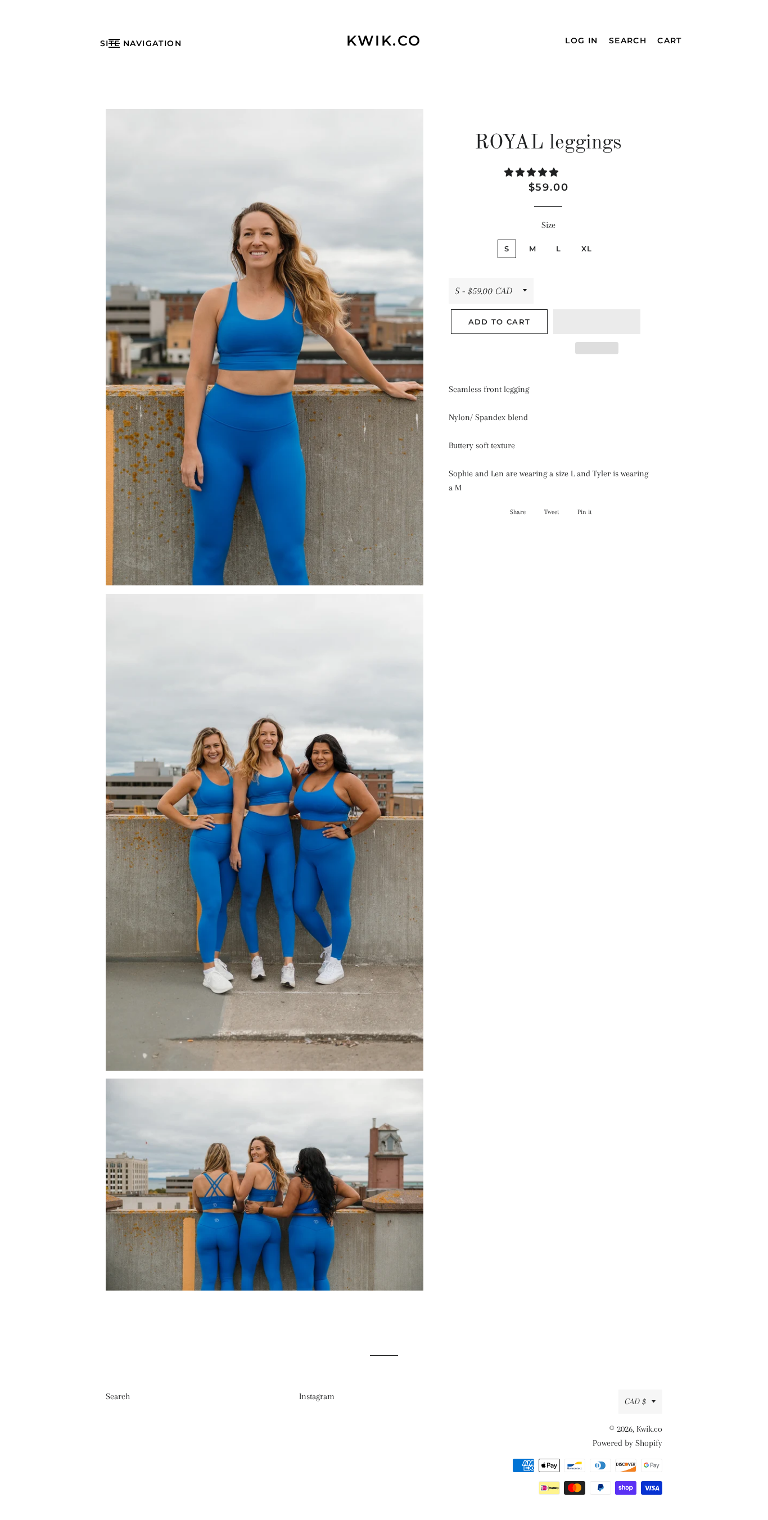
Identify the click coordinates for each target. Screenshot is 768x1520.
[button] (532, 173)
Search (118, 1396)
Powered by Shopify (627, 1443)
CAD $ (635, 1401)
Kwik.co (384, 40)
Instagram (317, 1396)
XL (587, 248)
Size (548, 225)
